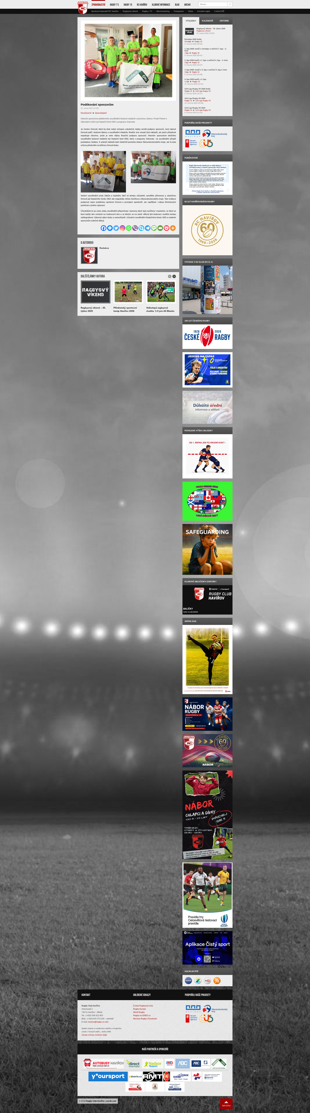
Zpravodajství (98, 4)
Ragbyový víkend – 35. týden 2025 (210, 29)
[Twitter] (116, 228)
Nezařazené (86, 113)
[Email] (160, 228)
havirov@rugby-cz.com (98, 1022)
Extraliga (188, 41)
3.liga (187, 72)
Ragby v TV (147, 11)
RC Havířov (142, 4)
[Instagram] (122, 228)
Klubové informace (161, 4)
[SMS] (154, 228)
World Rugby (139, 1012)
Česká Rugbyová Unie (143, 1006)
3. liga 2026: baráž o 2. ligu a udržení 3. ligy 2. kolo (206, 70)
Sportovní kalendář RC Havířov (105, 11)
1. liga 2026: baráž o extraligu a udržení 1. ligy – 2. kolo (206, 50)
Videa (190, 11)
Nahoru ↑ (226, 1103)
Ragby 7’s (114, 4)
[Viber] (135, 228)
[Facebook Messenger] (110, 228)
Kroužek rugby (203, 11)
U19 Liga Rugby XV (203, 91)
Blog (177, 4)
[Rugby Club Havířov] (83, 14)
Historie (224, 21)
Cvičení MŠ (219, 11)
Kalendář (207, 21)
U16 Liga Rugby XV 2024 (195, 98)
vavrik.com (111, 1101)
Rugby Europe (139, 1009)
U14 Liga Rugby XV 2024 (195, 108)
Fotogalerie (179, 11)
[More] (173, 228)
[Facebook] (103, 228)
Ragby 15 (128, 4)
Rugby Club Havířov (95, 1101)
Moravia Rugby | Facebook (145, 1019)
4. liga (187, 82)
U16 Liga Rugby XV (203, 101)
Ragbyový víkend (130, 11)
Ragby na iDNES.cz (142, 1015)
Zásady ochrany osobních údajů (94, 1035)
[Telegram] (147, 228)
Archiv (187, 4)
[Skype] (141, 228)
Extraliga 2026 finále (193, 39)
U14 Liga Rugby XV (203, 110)
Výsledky (191, 21)
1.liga (187, 53)
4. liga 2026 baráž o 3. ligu (195, 79)
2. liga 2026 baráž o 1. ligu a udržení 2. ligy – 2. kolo (206, 60)
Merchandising (163, 11)
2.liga (187, 62)
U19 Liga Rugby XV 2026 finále (197, 89)
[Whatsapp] (129, 228)
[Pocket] (166, 228)
